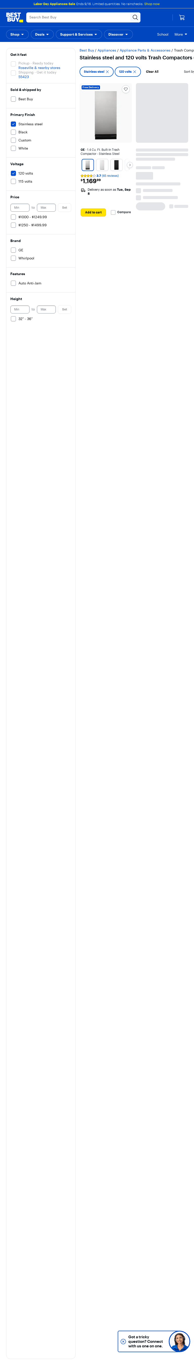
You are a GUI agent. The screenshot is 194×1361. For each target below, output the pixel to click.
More (179, 34)
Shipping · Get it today (37, 72)
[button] (17, 34)
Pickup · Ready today (35, 63)
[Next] (130, 165)
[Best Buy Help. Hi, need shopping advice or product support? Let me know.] (179, 1341)
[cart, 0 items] (182, 17)
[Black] (116, 165)
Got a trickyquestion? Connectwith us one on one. (150, 1341)
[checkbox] (97, 72)
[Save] (126, 89)
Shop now (152, 4)
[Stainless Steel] (88, 165)
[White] (102, 165)
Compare (124, 212)
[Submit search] (135, 17)
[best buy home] (14, 17)
